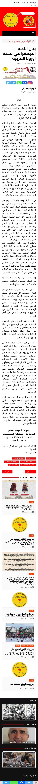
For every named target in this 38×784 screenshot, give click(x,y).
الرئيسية (33, 2)
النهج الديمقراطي (10, 462)
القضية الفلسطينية (27, 462)
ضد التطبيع (12, 465)
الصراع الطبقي (17, 458)
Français (17, 2)
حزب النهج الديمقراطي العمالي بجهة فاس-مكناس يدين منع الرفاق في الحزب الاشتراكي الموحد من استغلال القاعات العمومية (20, 580)
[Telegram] (13, 82)
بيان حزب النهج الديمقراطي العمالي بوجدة (22, 684)
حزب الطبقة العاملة (27, 465)
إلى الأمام (30, 458)
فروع (18, 63)
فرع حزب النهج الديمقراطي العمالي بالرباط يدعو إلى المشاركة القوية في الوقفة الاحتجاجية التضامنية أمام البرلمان (19, 651)
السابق (29, 471)
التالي (8, 471)
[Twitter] (8, 82)
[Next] (31, 712)
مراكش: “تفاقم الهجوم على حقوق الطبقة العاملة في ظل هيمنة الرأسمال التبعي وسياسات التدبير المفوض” (19, 541)
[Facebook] (24, 82)
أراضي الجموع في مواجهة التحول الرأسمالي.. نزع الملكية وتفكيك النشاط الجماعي (19, 507)
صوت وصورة (25, 2)
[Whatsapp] (19, 82)
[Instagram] (30, 82)
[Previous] (6, 736)
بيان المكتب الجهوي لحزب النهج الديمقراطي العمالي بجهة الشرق (19, 615)
